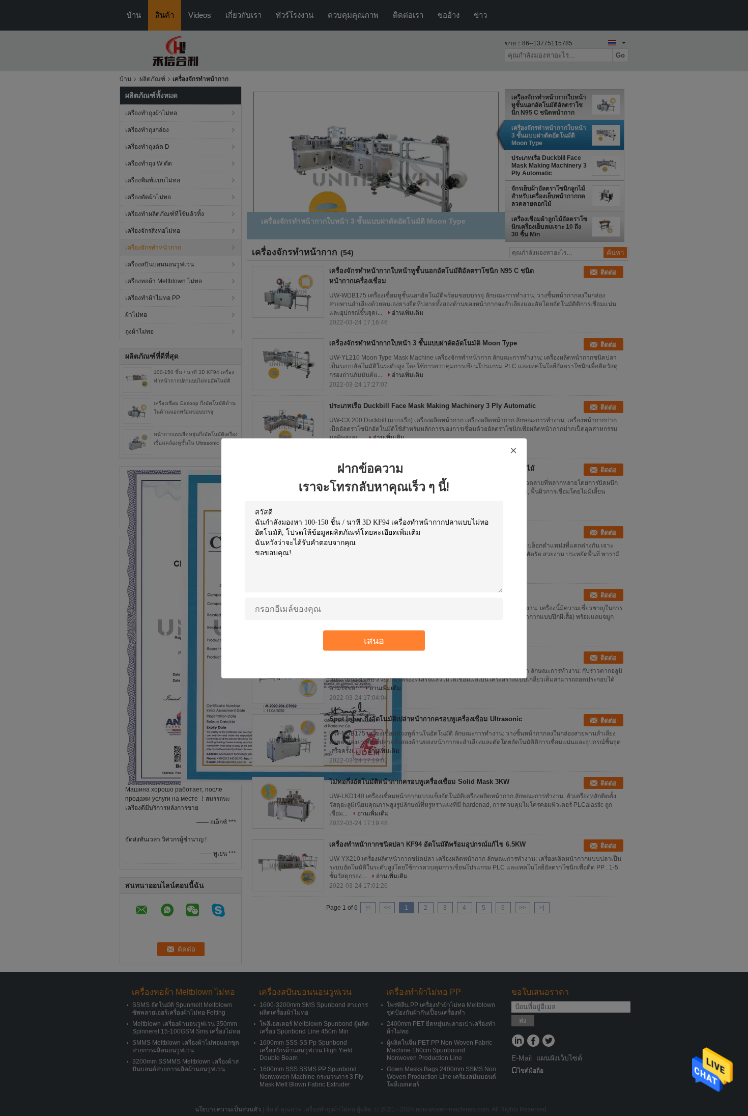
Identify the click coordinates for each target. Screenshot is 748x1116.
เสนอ (374, 640)
